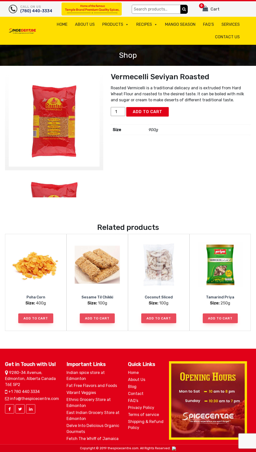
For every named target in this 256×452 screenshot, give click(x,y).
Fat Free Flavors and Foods (91, 385)
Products (112, 24)
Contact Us (227, 37)
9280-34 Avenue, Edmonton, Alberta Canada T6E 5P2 (30, 378)
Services (231, 24)
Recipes (144, 24)
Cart (210, 8)
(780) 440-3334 (36, 9)
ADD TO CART (147, 111)
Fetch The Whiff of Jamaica (92, 438)
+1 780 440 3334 (23, 391)
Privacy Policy (141, 407)
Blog (132, 386)
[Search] (184, 9)
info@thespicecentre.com (34, 398)
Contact (136, 393)
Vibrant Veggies (81, 392)
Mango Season (180, 24)
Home (62, 24)
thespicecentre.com (123, 448)
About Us (85, 24)
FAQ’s (208, 24)
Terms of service (143, 414)
